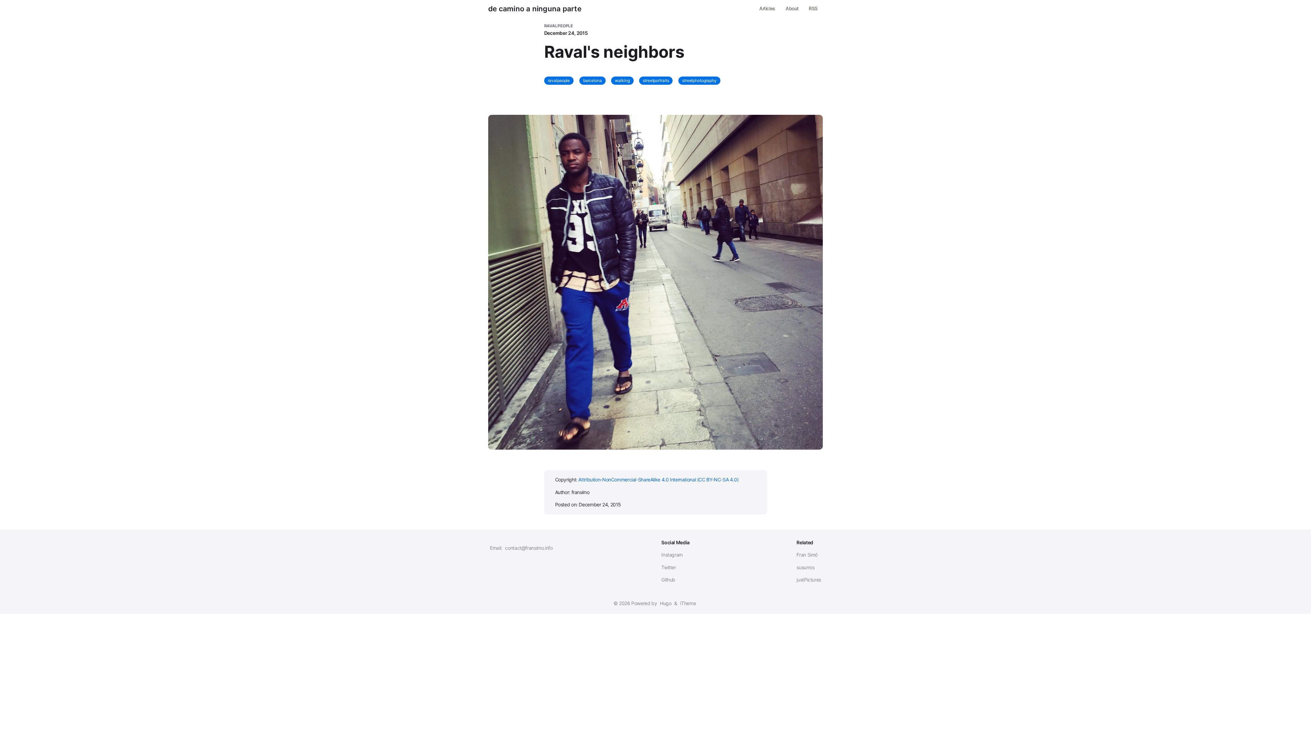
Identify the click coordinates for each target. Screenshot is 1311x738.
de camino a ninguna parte (534, 9)
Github (668, 580)
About (792, 8)
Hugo (666, 603)
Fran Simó (807, 555)
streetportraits (656, 80)
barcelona (592, 80)
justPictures (809, 580)
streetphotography (699, 80)
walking (622, 80)
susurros (805, 567)
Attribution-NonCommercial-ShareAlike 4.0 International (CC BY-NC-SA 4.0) (658, 479)
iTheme (688, 603)
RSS (813, 8)
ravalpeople (559, 80)
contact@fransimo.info (528, 548)
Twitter (668, 567)
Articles (767, 8)
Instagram (672, 555)
